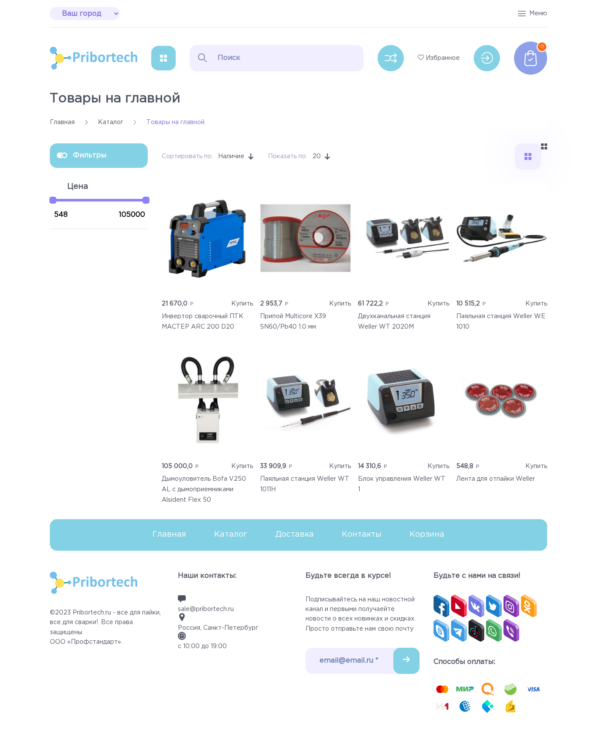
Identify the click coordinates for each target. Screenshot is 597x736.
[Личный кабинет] (487, 58)
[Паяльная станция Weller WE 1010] (502, 238)
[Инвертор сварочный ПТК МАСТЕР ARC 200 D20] (207, 238)
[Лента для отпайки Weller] (502, 400)
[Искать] (202, 57)
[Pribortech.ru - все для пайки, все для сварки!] (93, 58)
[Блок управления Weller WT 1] (403, 400)
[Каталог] (163, 58)
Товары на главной (115, 98)
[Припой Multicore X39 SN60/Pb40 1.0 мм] (305, 238)
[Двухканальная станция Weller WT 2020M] (403, 238)
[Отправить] (406, 661)
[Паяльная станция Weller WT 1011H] (305, 400)
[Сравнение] (391, 58)
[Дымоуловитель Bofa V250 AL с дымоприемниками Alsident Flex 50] (207, 400)
